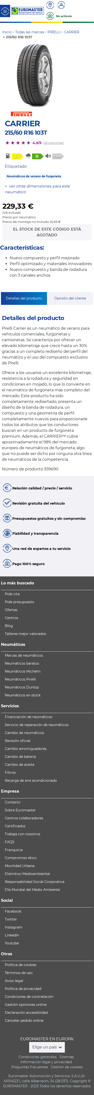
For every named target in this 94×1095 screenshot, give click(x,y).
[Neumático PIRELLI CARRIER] (33, 76)
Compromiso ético (21, 858)
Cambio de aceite (19, 764)
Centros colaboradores (24, 818)
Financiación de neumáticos (28, 717)
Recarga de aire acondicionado (31, 780)
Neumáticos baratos (22, 663)
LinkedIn (12, 935)
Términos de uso (19, 973)
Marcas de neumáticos (24, 655)
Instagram (13, 927)
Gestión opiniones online (26, 1004)
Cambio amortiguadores (26, 749)
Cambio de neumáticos (24, 733)
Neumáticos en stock (22, 695)
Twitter (11, 919)
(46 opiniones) (53, 143)
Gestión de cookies (67, 1067)
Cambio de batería (20, 756)
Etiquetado (16, 166)
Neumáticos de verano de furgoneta (34, 176)
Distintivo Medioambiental (27, 874)
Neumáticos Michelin (22, 671)
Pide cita (12, 594)
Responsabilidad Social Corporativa (34, 882)
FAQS (9, 842)
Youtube (12, 943)
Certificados (15, 826)
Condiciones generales (38, 1057)
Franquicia (14, 850)
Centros (11, 618)
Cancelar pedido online (24, 1020)
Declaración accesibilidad (26, 1012)
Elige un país (45, 1047)
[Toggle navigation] (5, 11)
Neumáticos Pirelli (20, 679)
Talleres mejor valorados (25, 634)
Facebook (13, 911)
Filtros (10, 772)
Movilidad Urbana (19, 866)
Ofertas (11, 610)
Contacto (12, 802)
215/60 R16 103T (26, 132)
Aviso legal (14, 981)
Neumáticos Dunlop (22, 687)
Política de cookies (20, 965)
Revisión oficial (17, 741)
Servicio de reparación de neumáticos (36, 725)
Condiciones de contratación (29, 997)
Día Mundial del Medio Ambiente (32, 890)
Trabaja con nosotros (22, 834)
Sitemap (67, 1057)
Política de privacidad (23, 989)
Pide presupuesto (19, 602)
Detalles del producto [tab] (24, 298)
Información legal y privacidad (46, 1062)
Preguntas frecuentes (29, 1067)
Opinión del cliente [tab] (70, 298)
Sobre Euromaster (20, 810)
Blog (9, 626)
